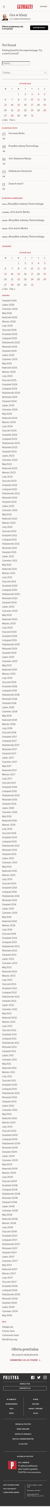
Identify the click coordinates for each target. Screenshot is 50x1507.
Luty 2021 (7, 577)
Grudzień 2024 (9, 384)
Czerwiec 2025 (9, 359)
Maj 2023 (7, 464)
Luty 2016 (7, 829)
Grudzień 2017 (9, 736)
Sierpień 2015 (9, 854)
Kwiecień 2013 (9, 971)
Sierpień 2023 (9, 451)
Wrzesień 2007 (10, 1248)
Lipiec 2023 (8, 455)
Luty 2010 (7, 1126)
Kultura (35, 1404)
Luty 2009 (7, 1177)
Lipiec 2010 (8, 1105)
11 (38, 99)
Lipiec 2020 (8, 606)
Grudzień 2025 (9, 334)
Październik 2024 (11, 392)
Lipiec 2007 (8, 1256)
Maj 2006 (7, 1315)
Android (25, 1463)
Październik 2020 (11, 594)
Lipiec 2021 (8, 556)
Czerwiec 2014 (9, 912)
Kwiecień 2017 (9, 770)
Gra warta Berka (20, 211)
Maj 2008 (7, 1214)
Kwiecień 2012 (9, 1017)
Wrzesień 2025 (9, 346)
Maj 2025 (7, 363)
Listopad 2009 (9, 1139)
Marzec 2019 (8, 673)
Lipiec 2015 (8, 858)
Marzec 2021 (8, 573)
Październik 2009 (11, 1143)
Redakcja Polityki (23, 1424)
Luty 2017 (7, 778)
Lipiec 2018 (8, 707)
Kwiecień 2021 (9, 569)
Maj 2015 (6, 866)
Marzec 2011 (8, 1072)
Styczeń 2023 (9, 480)
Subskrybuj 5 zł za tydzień (23, 1360)
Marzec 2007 (9, 1273)
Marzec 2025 (9, 371)
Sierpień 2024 (9, 401)
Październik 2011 (10, 1042)
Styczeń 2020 (9, 631)
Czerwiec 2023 (10, 459)
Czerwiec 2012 (9, 1009)
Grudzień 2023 (9, 434)
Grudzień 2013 (9, 938)
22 (18, 110)
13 (5, 104)
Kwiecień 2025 (9, 367)
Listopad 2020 (9, 589)
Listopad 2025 (9, 338)
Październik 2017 (10, 745)
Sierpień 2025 (9, 350)
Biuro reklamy (23, 1429)
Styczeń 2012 (9, 1030)
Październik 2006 (11, 1294)
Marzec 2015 (8, 875)
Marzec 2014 (8, 925)
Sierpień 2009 (9, 1151)
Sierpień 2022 (9, 501)
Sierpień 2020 (9, 602)
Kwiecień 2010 (9, 1118)
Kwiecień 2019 (9, 669)
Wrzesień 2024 (9, 397)
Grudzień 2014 (9, 887)
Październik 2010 (11, 1093)
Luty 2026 (7, 325)
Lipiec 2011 (8, 1055)
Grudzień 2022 (9, 485)
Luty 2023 (7, 476)
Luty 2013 (7, 979)
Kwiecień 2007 (9, 1269)
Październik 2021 (10, 543)
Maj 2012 (6, 1013)
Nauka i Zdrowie (36, 1409)
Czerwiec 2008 (10, 1210)
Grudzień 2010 (9, 1084)
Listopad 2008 (9, 1189)
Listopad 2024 (9, 388)
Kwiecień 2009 (10, 1168)
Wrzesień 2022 (9, 497)
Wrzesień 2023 (9, 447)
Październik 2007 (11, 1244)
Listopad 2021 (9, 539)
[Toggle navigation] (4, 6)
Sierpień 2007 (9, 1252)
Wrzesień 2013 (9, 950)
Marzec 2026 (9, 321)
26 (44, 110)
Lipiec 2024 (8, 405)
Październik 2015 (10, 845)
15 (19, 104)
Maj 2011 (6, 1063)
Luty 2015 (7, 879)
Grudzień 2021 (9, 535)
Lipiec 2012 (8, 1005)
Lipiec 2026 (8, 304)
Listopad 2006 (9, 1290)
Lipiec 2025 (8, 355)
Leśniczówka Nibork (11, 1492)
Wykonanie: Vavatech (33, 1490)
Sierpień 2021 (9, 552)
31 (32, 115)
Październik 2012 (10, 996)
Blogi (35, 1413)
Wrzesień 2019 (9, 648)
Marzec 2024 (9, 422)
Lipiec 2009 (8, 1156)
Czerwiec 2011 (9, 1059)
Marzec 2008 (9, 1223)
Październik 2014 (10, 896)
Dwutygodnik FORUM (11, 1485)
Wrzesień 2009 (10, 1147)
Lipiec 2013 (8, 959)
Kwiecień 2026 (9, 317)
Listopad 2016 (9, 791)
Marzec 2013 (8, 975)
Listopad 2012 (9, 992)
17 (32, 104)
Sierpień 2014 (9, 904)
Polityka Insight (9, 1489)
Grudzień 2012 (9, 988)
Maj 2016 (7, 816)
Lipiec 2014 (8, 908)
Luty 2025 (7, 376)
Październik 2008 (11, 1193)
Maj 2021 (6, 564)
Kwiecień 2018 (9, 719)
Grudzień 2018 (9, 686)
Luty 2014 (7, 929)
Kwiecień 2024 (9, 418)
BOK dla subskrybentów (23, 1439)
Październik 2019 (11, 644)
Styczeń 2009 (9, 1181)
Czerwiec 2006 (10, 1311)
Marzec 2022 (9, 522)
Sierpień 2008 (9, 1202)
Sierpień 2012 (9, 1000)
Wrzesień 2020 (10, 598)
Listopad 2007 (9, 1239)
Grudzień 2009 (10, 1135)
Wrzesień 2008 (10, 1198)
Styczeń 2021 (9, 581)
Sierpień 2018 (9, 703)
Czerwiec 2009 (10, 1160)
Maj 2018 (7, 715)
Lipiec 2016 (8, 808)
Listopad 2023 (9, 439)
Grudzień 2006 (10, 1286)
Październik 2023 (11, 443)
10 (32, 99)
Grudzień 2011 (9, 1034)
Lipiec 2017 (8, 757)
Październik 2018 (11, 694)
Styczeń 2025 (9, 380)
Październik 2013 (11, 946)
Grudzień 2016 (9, 787)
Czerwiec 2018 (9, 711)
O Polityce (23, 1444)
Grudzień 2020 (10, 585)
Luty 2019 (7, 678)
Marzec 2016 (8, 824)
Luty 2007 (7, 1277)
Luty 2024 (7, 426)
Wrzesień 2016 (9, 799)
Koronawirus (12, 1404)
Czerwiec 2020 (10, 610)
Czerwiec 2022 (9, 510)
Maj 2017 (6, 766)
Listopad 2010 (9, 1089)
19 (44, 104)
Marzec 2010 (9, 1122)
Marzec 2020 (9, 623)
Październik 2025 (11, 342)
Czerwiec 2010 (9, 1109)
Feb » (12, 120)
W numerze (11, 1399)
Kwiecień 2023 (9, 468)
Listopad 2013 (9, 942)
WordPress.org (9, 1339)
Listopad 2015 (9, 841)
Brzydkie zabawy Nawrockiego (26, 203)
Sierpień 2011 (9, 1051)
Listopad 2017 (9, 740)
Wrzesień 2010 (9, 1097)
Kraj (11, 1409)
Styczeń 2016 (9, 833)
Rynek (35, 1399)
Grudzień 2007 (10, 1235)
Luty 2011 (7, 1076)
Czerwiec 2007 (10, 1260)
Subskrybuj (39, 28)
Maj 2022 (7, 514)
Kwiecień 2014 (9, 921)
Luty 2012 (7, 1026)
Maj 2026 (7, 313)
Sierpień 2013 (9, 954)
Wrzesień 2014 (9, 900)
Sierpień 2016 (9, 803)
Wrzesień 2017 (9, 749)
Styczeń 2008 (9, 1231)
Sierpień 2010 (9, 1101)
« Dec (5, 120)
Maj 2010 (7, 1114)
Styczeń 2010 (9, 1130)
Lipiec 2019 (8, 657)
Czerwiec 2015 (9, 862)
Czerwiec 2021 (9, 560)
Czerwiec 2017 (9, 761)
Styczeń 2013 (9, 984)
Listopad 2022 (9, 489)
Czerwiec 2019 (9, 661)
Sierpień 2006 (9, 1302)
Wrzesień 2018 (9, 699)
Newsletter (25, 1384)
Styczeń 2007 (9, 1281)
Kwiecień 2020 (9, 619)
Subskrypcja (25, 1388)
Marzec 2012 (8, 1021)
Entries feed (8, 1331)
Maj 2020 (7, 615)
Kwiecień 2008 (10, 1219)
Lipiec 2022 (8, 506)
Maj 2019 (7, 665)
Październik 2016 (11, 795)
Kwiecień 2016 (9, 820)
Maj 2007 (7, 1265)
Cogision (35, 1485)
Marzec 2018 (8, 724)
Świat (11, 1413)
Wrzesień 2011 (9, 1047)
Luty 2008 (7, 1227)
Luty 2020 (7, 627)
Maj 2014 (6, 917)
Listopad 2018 (9, 690)
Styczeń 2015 (9, 883)
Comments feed (10, 1335)
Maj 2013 (7, 967)
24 (32, 110)
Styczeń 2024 (9, 430)
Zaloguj (43, 6)
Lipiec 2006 (8, 1307)
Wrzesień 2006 (10, 1298)
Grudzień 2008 (10, 1185)
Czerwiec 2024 (10, 409)
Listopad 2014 (9, 891)
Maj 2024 (7, 413)
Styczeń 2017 (9, 782)
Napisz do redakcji (23, 1434)
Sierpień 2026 (9, 300)
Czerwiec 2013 (9, 963)
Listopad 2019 (9, 640)
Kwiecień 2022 (9, 518)
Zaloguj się (7, 1326)
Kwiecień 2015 (9, 870)
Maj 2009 (7, 1164)
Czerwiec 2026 (10, 309)
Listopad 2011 (9, 1038)
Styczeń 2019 (9, 682)
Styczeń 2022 (9, 531)
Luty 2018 (7, 728)
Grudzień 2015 (9, 837)
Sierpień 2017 (9, 753)
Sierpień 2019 (9, 652)
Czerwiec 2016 (9, 812)
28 (12, 115)
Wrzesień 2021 (9, 548)
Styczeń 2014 (9, 933)
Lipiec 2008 (8, 1206)
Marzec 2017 (8, 774)
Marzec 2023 (9, 472)
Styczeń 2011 (9, 1080)
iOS (19, 1463)
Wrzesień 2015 (9, 849)
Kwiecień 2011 (9, 1068)
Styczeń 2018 (9, 732)
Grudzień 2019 (9, 636)
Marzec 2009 (9, 1172)
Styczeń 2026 (9, 329)
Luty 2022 (7, 527)
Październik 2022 (11, 493)
